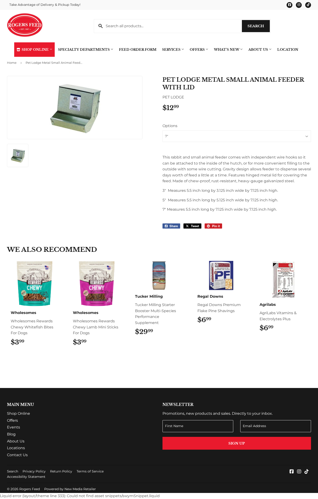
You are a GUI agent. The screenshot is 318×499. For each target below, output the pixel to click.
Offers (198, 49)
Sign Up (236, 443)
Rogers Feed (29, 489)
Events (13, 427)
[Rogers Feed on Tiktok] (306, 472)
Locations (16, 448)
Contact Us (17, 455)
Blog (11, 434)
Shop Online (35, 49)
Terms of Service (90, 471)
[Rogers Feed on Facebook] (292, 472)
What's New (227, 49)
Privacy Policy (34, 471)
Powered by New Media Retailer (70, 489)
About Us (258, 49)
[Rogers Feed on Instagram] (299, 472)
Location (287, 49)
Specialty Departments (84, 49)
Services (171, 49)
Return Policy (61, 471)
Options (169, 126)
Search (258, 26)
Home (12, 62)
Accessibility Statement (26, 477)
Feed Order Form (137, 49)
